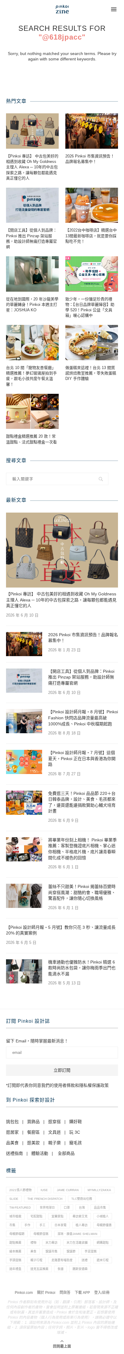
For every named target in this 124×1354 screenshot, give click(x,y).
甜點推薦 (15, 1242)
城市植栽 (15, 1216)
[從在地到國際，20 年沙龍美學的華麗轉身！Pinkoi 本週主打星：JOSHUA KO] (32, 274)
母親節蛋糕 (40, 1234)
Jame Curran (68, 1190)
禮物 (33, 1242)
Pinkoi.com (24, 1293)
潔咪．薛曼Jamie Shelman (77, 1234)
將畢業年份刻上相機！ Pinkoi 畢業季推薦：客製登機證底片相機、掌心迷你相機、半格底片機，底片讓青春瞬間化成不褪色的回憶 (82, 848)
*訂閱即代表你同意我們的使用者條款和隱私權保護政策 (57, 1085)
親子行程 (36, 1260)
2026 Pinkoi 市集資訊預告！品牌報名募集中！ (89, 159)
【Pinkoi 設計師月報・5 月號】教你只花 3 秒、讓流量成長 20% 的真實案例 (61, 930)
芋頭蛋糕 (15, 1260)
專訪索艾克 (80, 1216)
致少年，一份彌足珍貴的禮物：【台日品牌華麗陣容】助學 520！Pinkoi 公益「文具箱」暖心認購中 (89, 307)
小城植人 (103, 1216)
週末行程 (103, 1260)
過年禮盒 (15, 1269)
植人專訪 (82, 1225)
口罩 (67, 1207)
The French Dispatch (44, 1198)
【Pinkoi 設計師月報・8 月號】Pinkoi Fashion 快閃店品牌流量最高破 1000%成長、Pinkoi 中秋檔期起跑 (83, 717)
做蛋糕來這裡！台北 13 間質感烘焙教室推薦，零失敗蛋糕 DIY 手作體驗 (90, 373)
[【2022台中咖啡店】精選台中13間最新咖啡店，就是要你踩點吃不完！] (91, 205)
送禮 (85, 1260)
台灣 (82, 1207)
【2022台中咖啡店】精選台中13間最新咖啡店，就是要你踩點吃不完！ (91, 235)
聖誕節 (71, 1251)
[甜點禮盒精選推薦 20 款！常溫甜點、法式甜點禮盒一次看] (32, 411)
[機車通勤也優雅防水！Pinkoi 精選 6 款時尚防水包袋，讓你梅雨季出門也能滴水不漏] (24, 971)
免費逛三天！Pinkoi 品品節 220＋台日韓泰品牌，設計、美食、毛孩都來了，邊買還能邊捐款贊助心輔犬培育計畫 (82, 802)
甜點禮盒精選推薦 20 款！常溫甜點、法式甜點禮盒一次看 (31, 439)
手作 (27, 1225)
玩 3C (74, 1132)
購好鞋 (75, 1121)
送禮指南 (14, 1153)
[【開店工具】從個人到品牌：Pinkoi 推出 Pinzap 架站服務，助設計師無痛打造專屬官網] (32, 205)
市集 (12, 1225)
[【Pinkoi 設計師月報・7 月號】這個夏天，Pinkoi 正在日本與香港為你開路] (24, 762)
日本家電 (60, 1225)
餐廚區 (33, 1132)
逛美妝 (33, 1142)
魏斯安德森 (80, 1269)
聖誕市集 (51, 1251)
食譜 (60, 1269)
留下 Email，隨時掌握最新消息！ (37, 1040)
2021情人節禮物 (20, 1190)
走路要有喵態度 (62, 1260)
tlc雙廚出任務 (81, 1198)
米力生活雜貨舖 (77, 1242)
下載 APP (82, 1293)
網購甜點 (103, 1242)
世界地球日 (47, 1207)
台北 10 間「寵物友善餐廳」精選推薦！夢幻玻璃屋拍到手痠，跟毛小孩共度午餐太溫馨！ (31, 376)
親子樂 (54, 1142)
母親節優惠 (104, 1225)
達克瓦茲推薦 (39, 1269)
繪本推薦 (15, 1251)
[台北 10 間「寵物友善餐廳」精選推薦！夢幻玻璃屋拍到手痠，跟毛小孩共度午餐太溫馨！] (32, 342)
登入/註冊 (102, 1293)
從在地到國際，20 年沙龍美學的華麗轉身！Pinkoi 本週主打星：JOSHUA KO (32, 304)
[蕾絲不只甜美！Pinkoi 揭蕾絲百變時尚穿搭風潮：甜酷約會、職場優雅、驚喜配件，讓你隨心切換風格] (24, 896)
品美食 (12, 1142)
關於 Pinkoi (46, 1293)
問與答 (65, 1293)
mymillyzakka (99, 1190)
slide (13, 1198)
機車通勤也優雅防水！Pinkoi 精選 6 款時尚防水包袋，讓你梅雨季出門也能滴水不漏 (82, 968)
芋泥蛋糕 (91, 1251)
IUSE (44, 1190)
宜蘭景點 (57, 1216)
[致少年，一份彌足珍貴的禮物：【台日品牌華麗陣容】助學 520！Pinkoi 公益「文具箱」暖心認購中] (91, 274)
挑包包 (12, 1121)
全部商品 (66, 1153)
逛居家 (12, 1132)
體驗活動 (39, 1153)
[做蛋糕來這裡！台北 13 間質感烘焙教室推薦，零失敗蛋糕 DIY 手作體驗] (91, 342)
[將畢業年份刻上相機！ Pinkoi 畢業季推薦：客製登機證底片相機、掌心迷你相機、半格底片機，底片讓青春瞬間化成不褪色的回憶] (24, 849)
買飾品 (33, 1121)
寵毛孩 (75, 1142)
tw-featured (20, 1207)
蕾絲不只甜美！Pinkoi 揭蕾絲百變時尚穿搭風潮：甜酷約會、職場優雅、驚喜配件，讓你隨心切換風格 (82, 892)
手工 (42, 1225)
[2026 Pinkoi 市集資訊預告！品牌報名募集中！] (91, 131)
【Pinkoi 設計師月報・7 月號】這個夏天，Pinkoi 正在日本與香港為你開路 (82, 758)
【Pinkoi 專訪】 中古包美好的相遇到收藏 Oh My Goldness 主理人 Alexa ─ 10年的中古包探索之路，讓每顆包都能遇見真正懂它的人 (32, 167)
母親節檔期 (16, 1234)
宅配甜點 (36, 1216)
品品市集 (100, 1207)
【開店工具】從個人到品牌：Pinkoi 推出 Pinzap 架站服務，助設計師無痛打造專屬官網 (31, 238)
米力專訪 (51, 1242)
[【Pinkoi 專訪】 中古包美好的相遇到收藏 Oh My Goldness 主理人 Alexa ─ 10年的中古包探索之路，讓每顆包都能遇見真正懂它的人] (32, 131)
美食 (33, 1251)
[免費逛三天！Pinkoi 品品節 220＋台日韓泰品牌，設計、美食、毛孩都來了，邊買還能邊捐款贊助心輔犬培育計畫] (24, 803)
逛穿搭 (54, 1121)
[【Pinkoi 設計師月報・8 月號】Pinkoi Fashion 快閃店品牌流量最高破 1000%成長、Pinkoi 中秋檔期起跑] (24, 721)
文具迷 (54, 1132)
